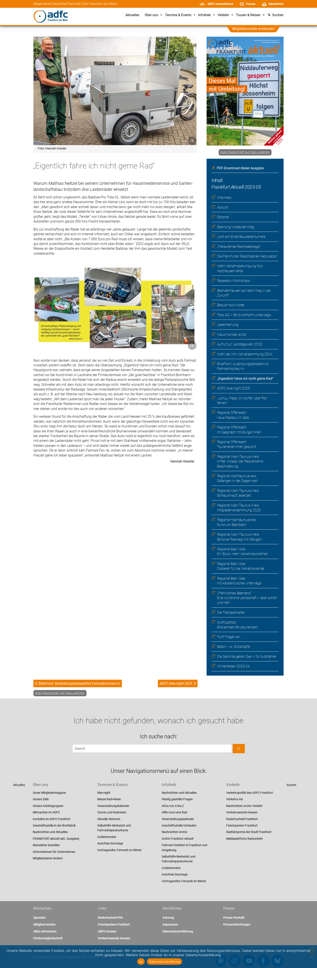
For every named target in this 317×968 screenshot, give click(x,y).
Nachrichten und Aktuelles (50, 832)
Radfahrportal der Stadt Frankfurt (248, 832)
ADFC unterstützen (220, 4)
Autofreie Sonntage (110, 843)
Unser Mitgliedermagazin (49, 792)
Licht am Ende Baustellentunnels (241, 237)
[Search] (239, 748)
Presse (251, 4)
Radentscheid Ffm (110, 917)
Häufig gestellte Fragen (177, 799)
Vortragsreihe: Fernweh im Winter (119, 850)
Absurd (222, 207)
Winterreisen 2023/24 (233, 666)
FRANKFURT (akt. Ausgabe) (56, 838)
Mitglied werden (44, 924)
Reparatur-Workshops (233, 281)
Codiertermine (106, 837)
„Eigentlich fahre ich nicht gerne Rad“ (245, 379)
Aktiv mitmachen (44, 931)
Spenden (39, 917)
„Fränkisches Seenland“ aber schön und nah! (247, 598)
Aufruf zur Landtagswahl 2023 (239, 344)
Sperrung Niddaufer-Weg (235, 227)
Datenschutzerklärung (178, 931)
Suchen (291, 785)
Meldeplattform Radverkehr (244, 838)
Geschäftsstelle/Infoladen (179, 825)
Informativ (224, 198)
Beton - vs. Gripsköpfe (233, 647)
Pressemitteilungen (236, 924)
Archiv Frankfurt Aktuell (177, 838)
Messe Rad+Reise (109, 799)
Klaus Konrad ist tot (231, 335)
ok (141, 961)
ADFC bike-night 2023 (233, 388)
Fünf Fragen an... (229, 637)
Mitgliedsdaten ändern (48, 858)
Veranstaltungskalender (113, 806)
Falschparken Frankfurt (242, 825)
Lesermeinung (227, 325)
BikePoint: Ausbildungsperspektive (79, 683)
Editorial (223, 217)
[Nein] (311, 956)
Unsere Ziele (41, 799)
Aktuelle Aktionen (108, 819)
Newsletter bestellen (46, 845)
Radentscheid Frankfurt (242, 819)
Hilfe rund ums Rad (174, 812)
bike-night (103, 792)
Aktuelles (132, 15)
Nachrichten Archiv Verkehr (244, 806)
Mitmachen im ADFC (46, 812)
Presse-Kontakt (234, 917)
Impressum (170, 924)
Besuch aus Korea (230, 305)
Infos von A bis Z (173, 806)
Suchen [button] (278, 15)
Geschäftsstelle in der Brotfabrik (54, 825)
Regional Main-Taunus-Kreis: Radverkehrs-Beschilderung (240, 461)
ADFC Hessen (107, 931)
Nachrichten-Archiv (174, 832)
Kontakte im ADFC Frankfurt (52, 819)
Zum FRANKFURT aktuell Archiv (245, 152)
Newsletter (276, 4)
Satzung (168, 917)
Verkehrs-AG (234, 799)
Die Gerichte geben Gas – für (246, 656)
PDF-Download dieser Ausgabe (240, 168)
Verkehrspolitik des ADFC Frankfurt (249, 792)
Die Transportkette (230, 612)
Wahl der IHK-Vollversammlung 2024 (244, 354)
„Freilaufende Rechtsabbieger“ (239, 247)
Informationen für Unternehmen (54, 851)
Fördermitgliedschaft (48, 938)
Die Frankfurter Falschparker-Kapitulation (247, 256)
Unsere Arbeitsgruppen (48, 806)
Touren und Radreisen (111, 812)
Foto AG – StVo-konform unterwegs (244, 315)
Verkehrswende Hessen (241, 812)
